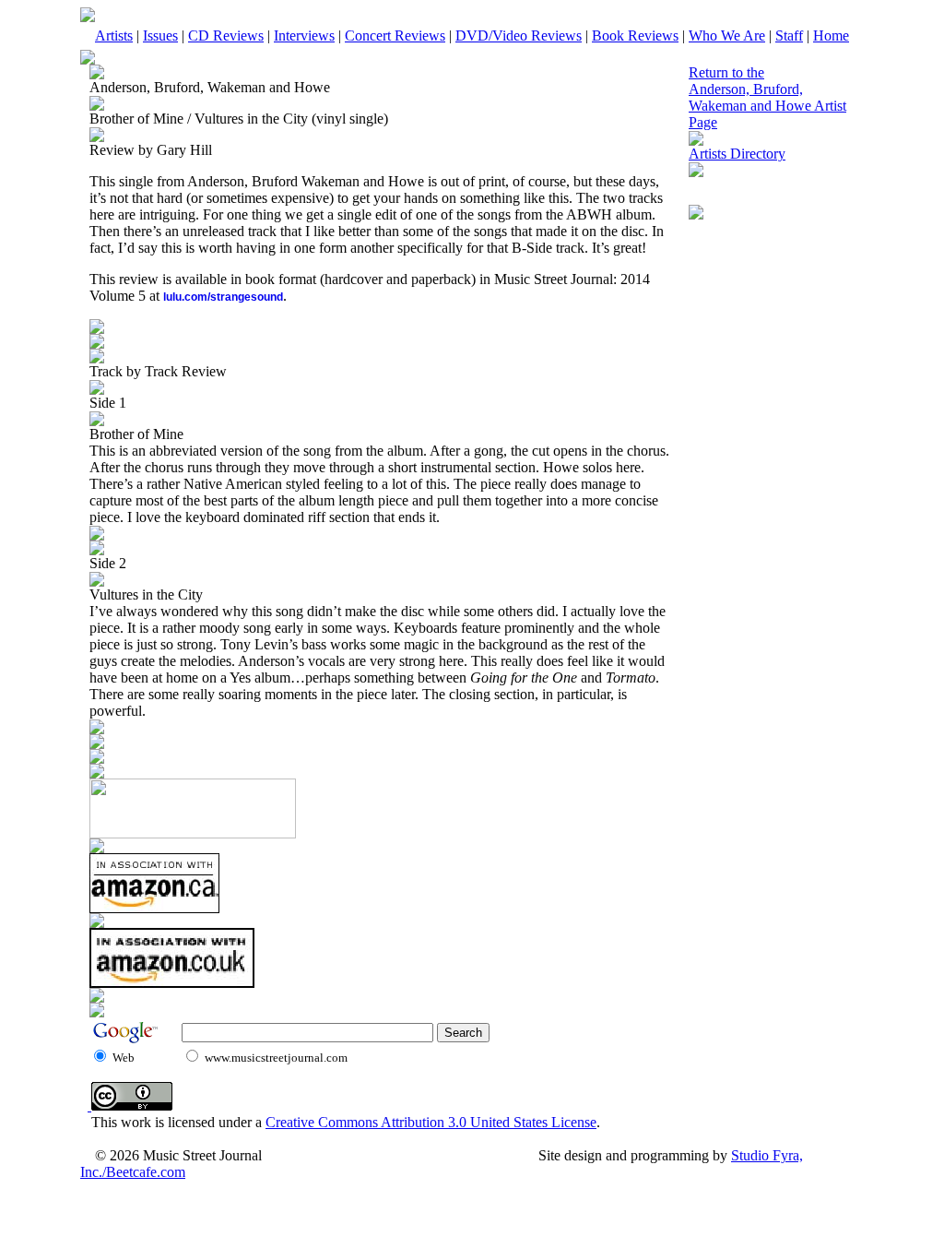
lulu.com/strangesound (223, 297)
